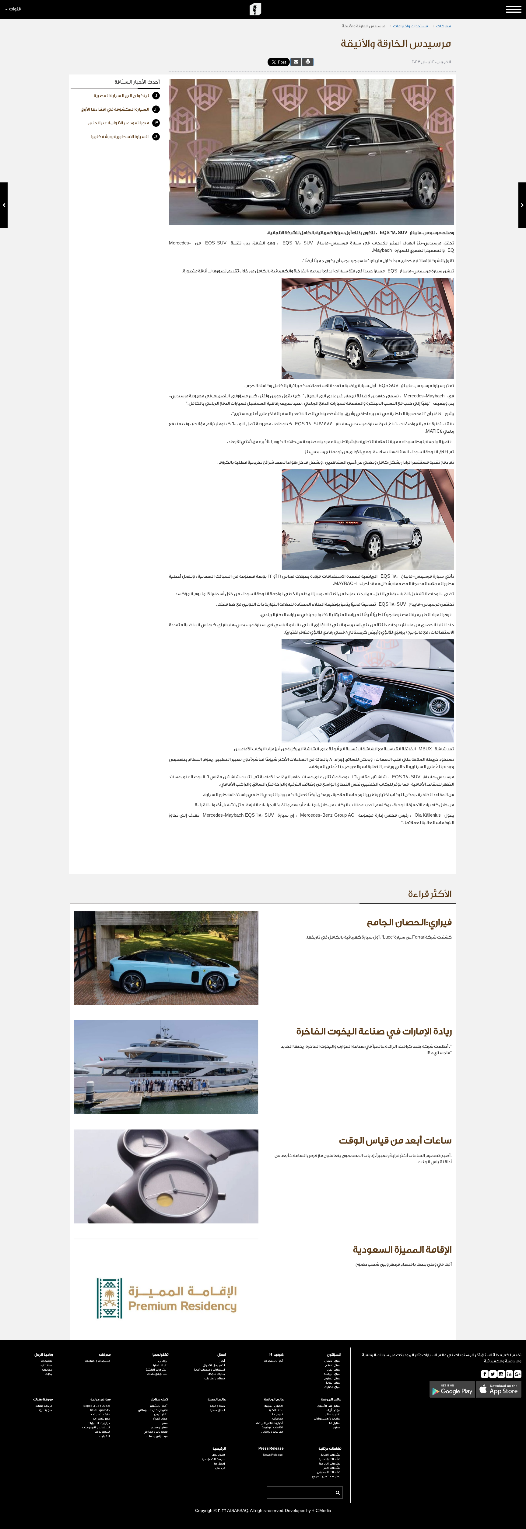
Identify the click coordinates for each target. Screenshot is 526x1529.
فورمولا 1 (277, 1414)
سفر (164, 1423)
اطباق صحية (217, 1410)
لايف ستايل (159, 1399)
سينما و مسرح (159, 1427)
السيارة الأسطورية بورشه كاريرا (124, 136)
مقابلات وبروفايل (271, 1431)
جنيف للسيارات (100, 1414)
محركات (443, 26)
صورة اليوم (44, 1410)
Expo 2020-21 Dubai (96, 1405)
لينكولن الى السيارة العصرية (125, 95)
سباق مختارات (332, 1387)
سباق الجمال (332, 1382)
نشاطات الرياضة (329, 1463)
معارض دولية (100, 1399)
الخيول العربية (273, 1405)
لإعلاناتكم (218, 1454)
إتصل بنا (219, 1463)
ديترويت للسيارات (98, 1423)
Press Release (270, 1449)
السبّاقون (334, 1355)
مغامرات (277, 1418)
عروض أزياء (333, 1410)
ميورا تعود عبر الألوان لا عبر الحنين (123, 123)
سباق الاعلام (332, 1365)
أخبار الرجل (160, 1414)
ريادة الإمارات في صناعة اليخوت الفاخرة (374, 1031)
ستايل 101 (334, 1423)
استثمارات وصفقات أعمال (208, 1369)
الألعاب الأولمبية (271, 1427)
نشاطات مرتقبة (329, 1449)
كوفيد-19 (276, 1355)
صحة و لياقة (217, 1405)
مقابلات (47, 1369)
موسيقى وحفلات (156, 1436)
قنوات (15, 9)
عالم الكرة (275, 1410)
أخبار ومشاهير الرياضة (269, 1423)
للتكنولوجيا (102, 1431)
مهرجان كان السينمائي (152, 1410)
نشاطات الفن (331, 1467)
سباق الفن (333, 1369)
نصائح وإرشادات (214, 1378)
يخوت (48, 1373)
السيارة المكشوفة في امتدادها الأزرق (119, 109)
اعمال (221, 1355)
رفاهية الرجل (43, 1355)
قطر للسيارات (101, 1418)
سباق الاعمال (332, 1360)
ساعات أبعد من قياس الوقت (395, 1141)
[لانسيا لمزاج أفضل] (4, 205)
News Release (272, 1454)
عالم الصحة (217, 1399)
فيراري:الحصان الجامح (409, 922)
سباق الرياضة (332, 1373)
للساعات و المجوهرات (96, 1427)
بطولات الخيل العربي (326, 1476)
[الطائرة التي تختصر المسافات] (522, 205)
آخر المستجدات (273, 1360)
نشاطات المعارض (328, 1472)
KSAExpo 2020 (100, 1410)
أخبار (222, 1360)
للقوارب (104, 1436)
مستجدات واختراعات (411, 26)
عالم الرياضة (273, 1399)
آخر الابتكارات (158, 1365)
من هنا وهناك (43, 1399)
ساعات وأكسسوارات (327, 1418)
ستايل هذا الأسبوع (328, 1405)
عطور (336, 1427)
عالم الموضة (331, 1399)
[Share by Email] (296, 62)
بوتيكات (46, 1360)
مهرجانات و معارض (155, 1431)
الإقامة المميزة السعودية (402, 1250)
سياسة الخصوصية (213, 1459)
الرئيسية (219, 1449)
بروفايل (162, 1360)
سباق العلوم (332, 1378)
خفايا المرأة (160, 1418)
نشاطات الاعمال (330, 1454)
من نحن (220, 1467)
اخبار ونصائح (332, 1414)
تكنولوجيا (160, 1355)
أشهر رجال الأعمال (214, 1365)
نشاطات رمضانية (329, 1459)
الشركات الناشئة (156, 1369)
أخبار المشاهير (158, 1405)
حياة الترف (46, 1365)
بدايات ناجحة (216, 1373)
